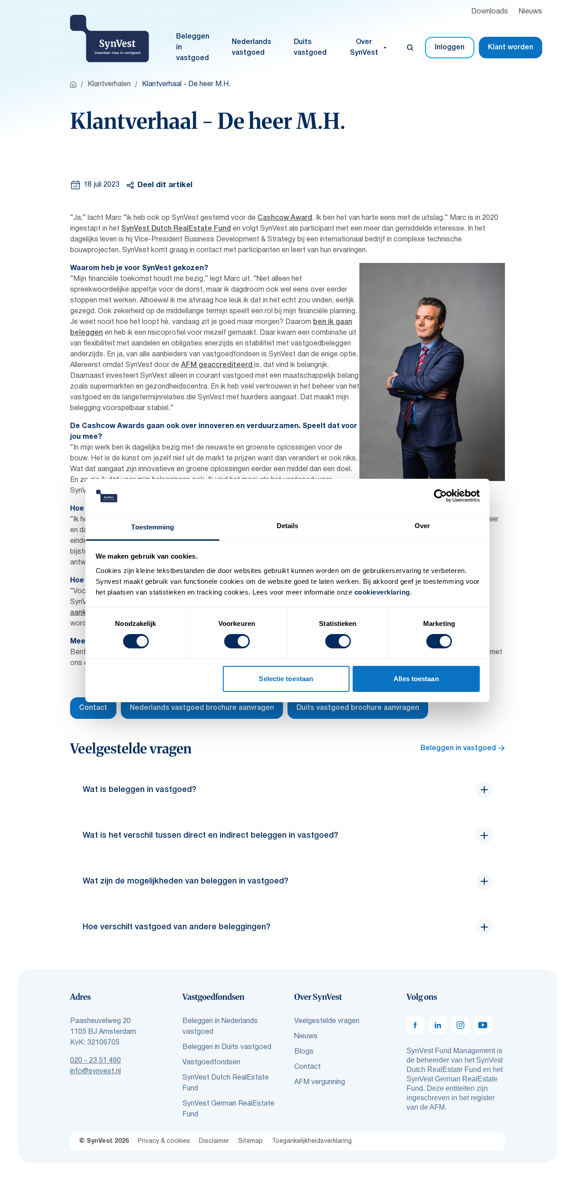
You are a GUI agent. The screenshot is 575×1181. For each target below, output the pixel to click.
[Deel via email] (165, 209)
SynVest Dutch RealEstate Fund (176, 229)
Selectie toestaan (286, 678)
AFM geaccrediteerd (217, 365)
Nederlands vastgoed (251, 47)
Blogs (304, 1052)
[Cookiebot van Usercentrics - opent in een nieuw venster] (440, 496)
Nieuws (530, 12)
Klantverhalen (109, 84)
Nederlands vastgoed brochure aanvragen (202, 708)
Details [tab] (288, 525)
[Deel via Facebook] (140, 209)
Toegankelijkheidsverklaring (312, 1141)
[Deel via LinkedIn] (189, 209)
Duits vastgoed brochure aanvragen (357, 708)
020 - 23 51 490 (95, 1061)
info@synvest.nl (95, 1071)
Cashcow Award (284, 218)
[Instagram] (460, 1025)
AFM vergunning (319, 1082)
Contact (93, 708)
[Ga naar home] (73, 84)
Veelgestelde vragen (326, 1021)
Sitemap (250, 1141)
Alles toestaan (416, 678)
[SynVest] (109, 39)
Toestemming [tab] (152, 527)
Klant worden (510, 47)
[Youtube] (483, 1025)
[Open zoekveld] (410, 47)
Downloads (489, 12)
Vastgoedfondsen (211, 1062)
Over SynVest (364, 47)
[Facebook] (416, 1025)
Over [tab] (422, 525)
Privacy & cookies (164, 1141)
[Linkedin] (438, 1025)
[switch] (237, 641)
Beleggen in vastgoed (192, 47)
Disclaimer (214, 1141)
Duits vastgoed (310, 47)
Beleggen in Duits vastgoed (226, 1047)
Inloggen (449, 47)
